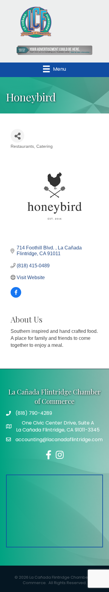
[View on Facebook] (16, 296)
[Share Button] (17, 136)
